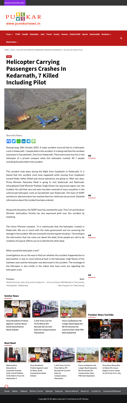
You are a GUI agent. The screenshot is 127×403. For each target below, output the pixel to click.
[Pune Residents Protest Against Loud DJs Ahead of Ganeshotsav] (105, 329)
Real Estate (11, 42)
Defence (23, 391)
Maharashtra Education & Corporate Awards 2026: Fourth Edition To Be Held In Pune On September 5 (15, 372)
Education (34, 34)
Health (25, 34)
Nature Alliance (71, 391)
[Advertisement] (105, 175)
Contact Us (96, 391)
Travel (49, 34)
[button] (121, 38)
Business (105, 34)
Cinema (64, 34)
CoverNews (71, 399)
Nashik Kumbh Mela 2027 (14, 3)
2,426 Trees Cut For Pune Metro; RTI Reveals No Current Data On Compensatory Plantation (45, 326)
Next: (65, 282)
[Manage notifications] (6, 387)
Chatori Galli (75, 34)
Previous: (25, 282)
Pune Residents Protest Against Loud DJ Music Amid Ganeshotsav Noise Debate (17, 325)
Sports (85, 34)
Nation (15, 391)
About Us (85, 391)
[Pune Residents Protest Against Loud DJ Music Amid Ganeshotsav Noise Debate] (17, 309)
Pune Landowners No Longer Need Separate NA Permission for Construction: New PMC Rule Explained (73, 326)
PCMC (17, 34)
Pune (8, 34)
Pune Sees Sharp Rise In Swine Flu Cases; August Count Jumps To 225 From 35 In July (111, 369)
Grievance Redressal (112, 391)
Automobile (95, 34)
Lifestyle (49, 391)
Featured (59, 391)
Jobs (42, 34)
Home (7, 391)
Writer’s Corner (36, 391)
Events (56, 34)
